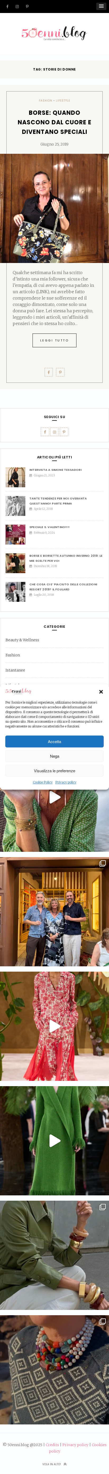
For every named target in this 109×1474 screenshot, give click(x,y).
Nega (54, 756)
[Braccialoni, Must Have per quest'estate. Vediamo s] (54, 1255)
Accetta (54, 741)
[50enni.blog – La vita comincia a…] (54, 29)
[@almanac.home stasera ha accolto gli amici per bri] (54, 911)
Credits (52, 1444)
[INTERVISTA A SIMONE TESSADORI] (17, 477)
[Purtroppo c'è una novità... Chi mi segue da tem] (54, 797)
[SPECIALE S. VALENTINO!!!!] (17, 535)
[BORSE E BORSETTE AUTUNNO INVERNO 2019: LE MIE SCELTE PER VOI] (17, 563)
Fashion (45, 101)
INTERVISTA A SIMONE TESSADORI (55, 470)
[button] (101, 691)
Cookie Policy (43, 782)
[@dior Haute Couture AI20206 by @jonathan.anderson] (54, 1140)
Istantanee (15, 670)
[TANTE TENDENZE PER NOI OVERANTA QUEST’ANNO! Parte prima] (17, 506)
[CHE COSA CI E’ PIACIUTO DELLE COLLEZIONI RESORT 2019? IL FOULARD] (17, 592)
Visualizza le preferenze (54, 770)
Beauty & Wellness (22, 640)
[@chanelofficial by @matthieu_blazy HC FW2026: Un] (54, 1026)
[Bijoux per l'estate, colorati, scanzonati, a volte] (54, 1369)
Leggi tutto (54, 340)
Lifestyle (63, 101)
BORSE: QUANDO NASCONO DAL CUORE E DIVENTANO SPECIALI (55, 122)
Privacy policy (65, 782)
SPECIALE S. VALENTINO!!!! (49, 527)
